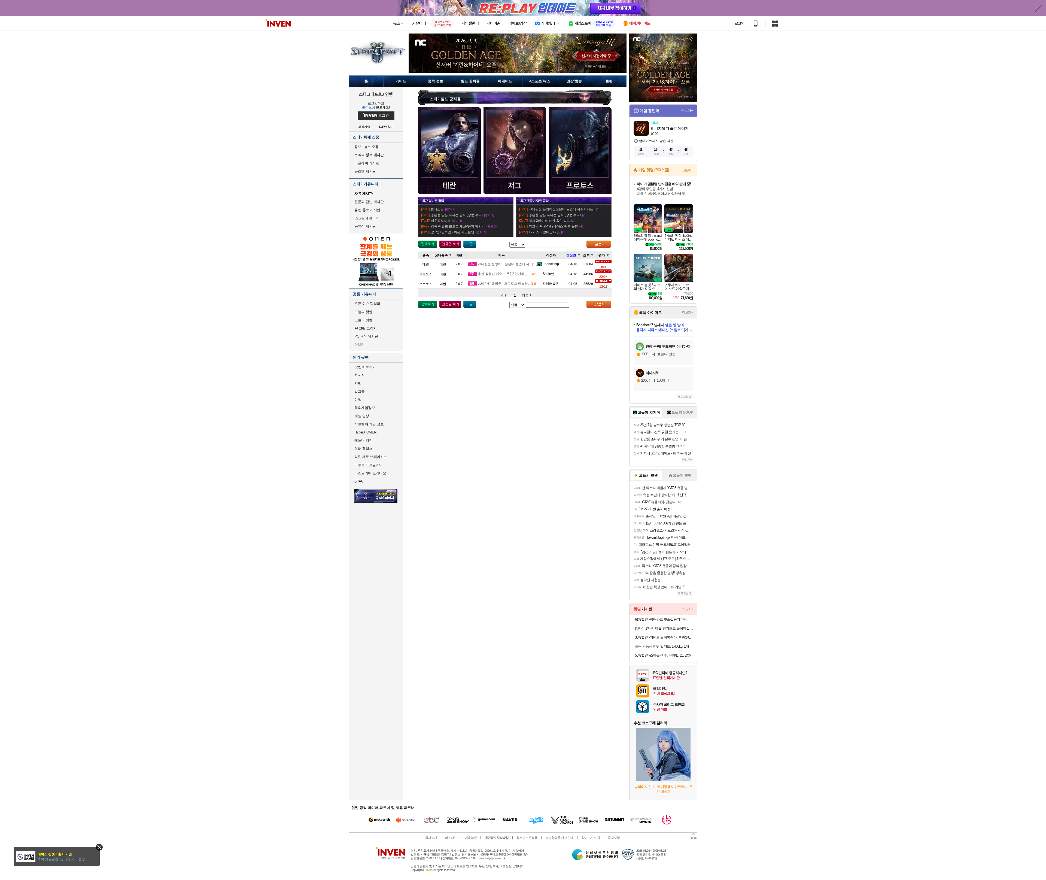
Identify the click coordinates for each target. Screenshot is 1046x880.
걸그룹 (359, 391)
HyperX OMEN (365, 432)
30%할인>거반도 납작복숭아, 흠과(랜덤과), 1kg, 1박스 (664, 637)
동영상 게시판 (365, 226)
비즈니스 (451, 838)
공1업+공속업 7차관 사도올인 (452, 232)
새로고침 (683, 396)
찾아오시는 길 (590, 838)
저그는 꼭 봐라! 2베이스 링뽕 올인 (553, 226)
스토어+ (687, 170)
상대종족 (441, 255)
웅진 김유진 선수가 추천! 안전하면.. (503, 274)
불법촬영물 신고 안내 (559, 838)
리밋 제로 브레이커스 (370, 457)
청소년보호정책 (526, 838)
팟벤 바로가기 (365, 367)
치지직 (359, 375)
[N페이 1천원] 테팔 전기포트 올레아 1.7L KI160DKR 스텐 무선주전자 (664, 628)
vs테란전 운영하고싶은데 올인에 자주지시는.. (562, 209)
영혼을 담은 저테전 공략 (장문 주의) (457, 215)
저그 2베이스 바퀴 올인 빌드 (549, 221)
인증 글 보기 (450, 244)
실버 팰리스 (363, 448)
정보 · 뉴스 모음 (366, 146)
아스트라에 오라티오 (370, 473)
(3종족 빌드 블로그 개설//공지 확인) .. (458, 226)
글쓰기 (598, 244)
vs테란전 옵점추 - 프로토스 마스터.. (504, 284)
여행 (357, 399)
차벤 (357, 383)
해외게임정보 (364, 407)
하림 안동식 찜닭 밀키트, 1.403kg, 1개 (662, 646)
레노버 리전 (363, 440)
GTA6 (358, 481)
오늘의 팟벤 (363, 320)
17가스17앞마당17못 (544, 232)
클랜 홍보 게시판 (367, 210)
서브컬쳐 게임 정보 (369, 424)
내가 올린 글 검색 (469, 244)
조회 (586, 255)
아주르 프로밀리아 (368, 465)
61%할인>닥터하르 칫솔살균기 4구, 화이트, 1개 (664, 619)
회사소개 (431, 838)
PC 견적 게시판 (366, 336)
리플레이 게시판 (366, 163)
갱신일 (571, 255)
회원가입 (364, 126)
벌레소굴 (437, 209)
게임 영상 (361, 416)
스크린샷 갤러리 (366, 218)
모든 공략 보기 (427, 244)
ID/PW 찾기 (386, 126)
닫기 (99, 847)
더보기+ (687, 110)
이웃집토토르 (441, 221)
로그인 (739, 23)
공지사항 (614, 838)
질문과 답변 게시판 (369, 202)
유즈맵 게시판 (365, 171)
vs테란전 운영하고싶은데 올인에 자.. (504, 264)
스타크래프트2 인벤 (376, 94)
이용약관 (471, 838)
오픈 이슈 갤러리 (367, 303)
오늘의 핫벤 (363, 312)
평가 (601, 255)
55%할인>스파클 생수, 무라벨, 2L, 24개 (663, 655)
